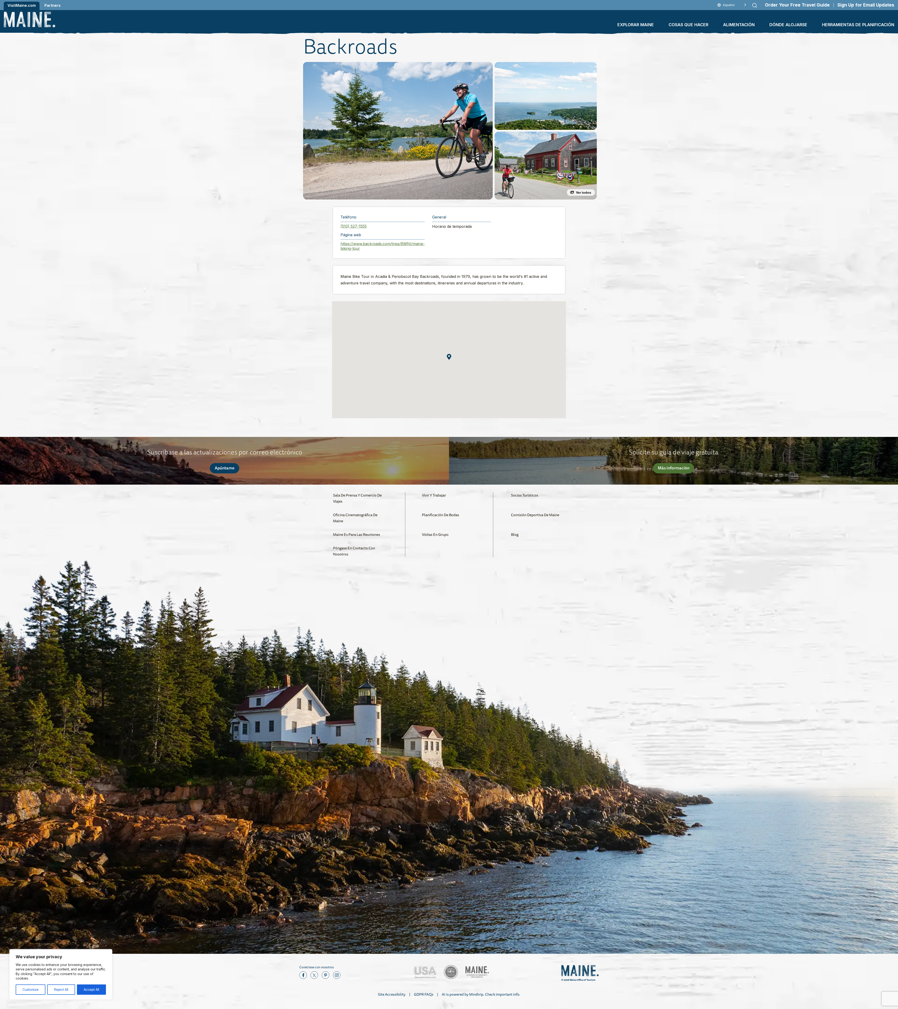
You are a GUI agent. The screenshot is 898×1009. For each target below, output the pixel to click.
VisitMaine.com (21, 5)
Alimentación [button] (739, 24)
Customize (30, 989)
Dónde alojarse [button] (788, 24)
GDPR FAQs (423, 994)
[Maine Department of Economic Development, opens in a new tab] (477, 972)
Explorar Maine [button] (635, 24)
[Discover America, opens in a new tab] (424, 972)
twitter (314, 975)
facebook (303, 975)
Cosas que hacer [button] (688, 24)
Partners (52, 5)
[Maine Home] (29, 19)
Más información (673, 468)
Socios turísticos (524, 495)
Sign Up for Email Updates (865, 5)
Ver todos (583, 192)
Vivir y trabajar (434, 495)
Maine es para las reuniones (356, 534)
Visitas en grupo (435, 534)
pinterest (325, 975)
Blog (514, 534)
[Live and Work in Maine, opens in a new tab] (451, 972)
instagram (336, 975)
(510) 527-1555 (353, 226)
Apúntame (225, 468)
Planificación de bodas (440, 515)
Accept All (91, 989)
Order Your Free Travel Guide (797, 5)
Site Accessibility (392, 994)
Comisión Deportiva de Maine (535, 515)
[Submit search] (754, 5)
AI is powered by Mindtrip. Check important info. (481, 994)
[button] (398, 131)
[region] (60, 974)
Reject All (61, 989)
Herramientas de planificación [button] (858, 24)
